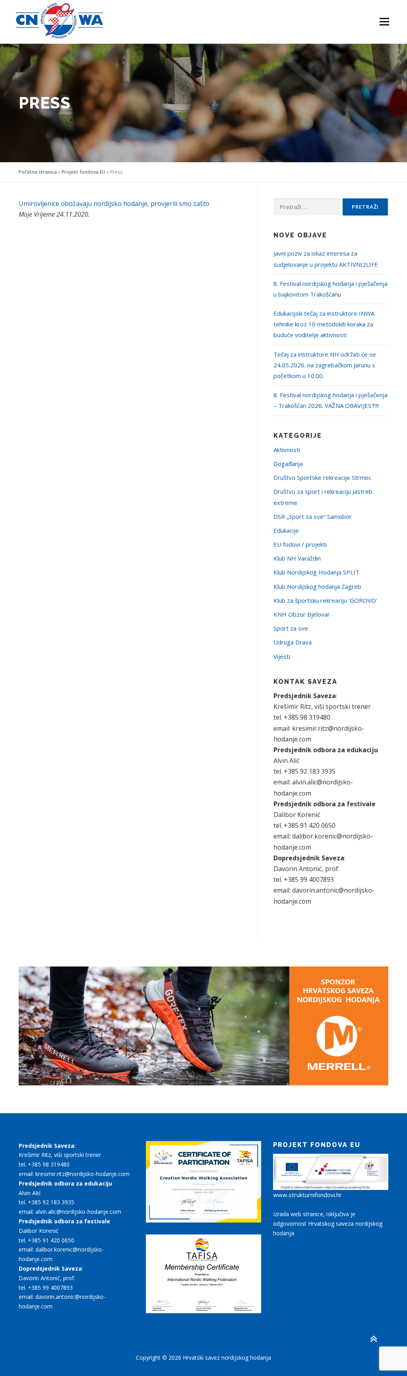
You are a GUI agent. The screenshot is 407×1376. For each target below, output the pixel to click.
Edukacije (286, 530)
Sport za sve (290, 628)
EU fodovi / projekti (300, 544)
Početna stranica (38, 172)
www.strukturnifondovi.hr (307, 1195)
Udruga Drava (292, 642)
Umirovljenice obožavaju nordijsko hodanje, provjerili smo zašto (114, 203)
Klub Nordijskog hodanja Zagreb (317, 586)
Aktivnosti (286, 450)
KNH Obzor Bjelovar (301, 614)
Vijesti (281, 656)
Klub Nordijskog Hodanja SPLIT (316, 572)
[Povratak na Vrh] (373, 1339)
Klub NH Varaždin (297, 558)
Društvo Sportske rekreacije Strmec (322, 477)
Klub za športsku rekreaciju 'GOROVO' (325, 600)
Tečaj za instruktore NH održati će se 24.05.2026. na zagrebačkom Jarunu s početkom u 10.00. (324, 365)
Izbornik (384, 21)
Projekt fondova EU (83, 172)
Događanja (288, 464)
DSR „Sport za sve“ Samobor (312, 516)
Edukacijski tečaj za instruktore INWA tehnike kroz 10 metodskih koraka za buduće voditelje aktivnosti (323, 324)
